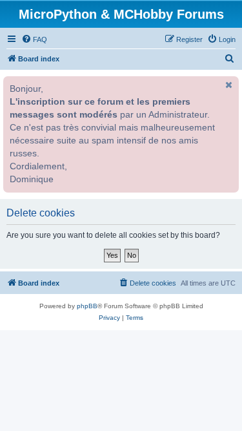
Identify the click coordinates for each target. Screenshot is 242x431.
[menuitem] (34, 39)
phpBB (87, 306)
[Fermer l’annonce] (227, 84)
